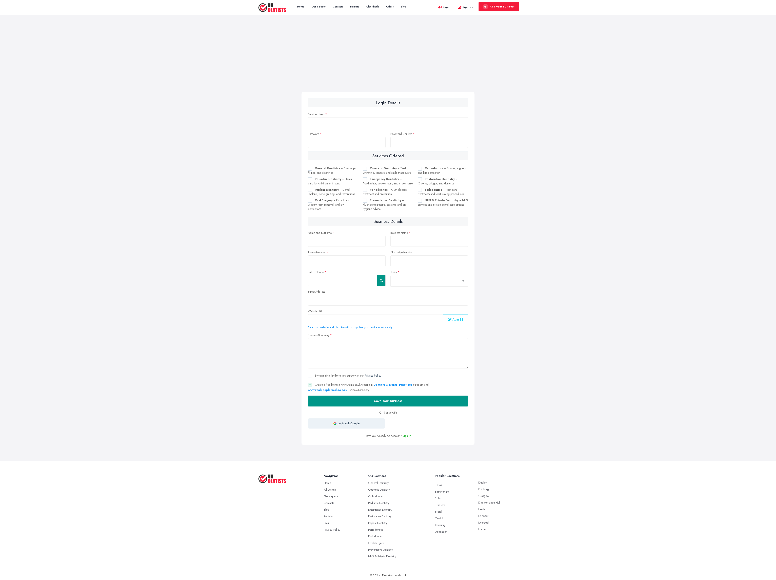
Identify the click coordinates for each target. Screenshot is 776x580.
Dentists (354, 6)
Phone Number (317, 252)
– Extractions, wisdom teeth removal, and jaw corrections (328, 204)
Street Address (316, 292)
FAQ (326, 523)
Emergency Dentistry (380, 510)
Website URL (315, 311)
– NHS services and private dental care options (443, 202)
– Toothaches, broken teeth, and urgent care (388, 181)
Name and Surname (320, 233)
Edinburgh (484, 489)
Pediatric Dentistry (378, 503)
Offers (390, 6)
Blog (403, 6)
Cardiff (439, 518)
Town (393, 272)
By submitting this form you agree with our (347, 376)
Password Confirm (401, 134)
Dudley (482, 483)
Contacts (338, 6)
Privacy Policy (373, 376)
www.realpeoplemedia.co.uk (327, 390)
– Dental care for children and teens (330, 181)
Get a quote (319, 6)
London (482, 529)
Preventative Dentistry (380, 550)
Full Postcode (316, 272)
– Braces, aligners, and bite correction (442, 170)
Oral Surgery (376, 543)
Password (313, 134)
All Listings (330, 490)
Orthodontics (376, 496)
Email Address (316, 114)
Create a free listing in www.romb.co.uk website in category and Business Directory (368, 387)
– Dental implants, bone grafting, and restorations (331, 192)
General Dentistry (378, 483)
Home (300, 6)
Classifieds (372, 6)
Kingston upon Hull (489, 503)
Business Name (399, 233)
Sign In (447, 7)
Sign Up (468, 7)
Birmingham (442, 492)
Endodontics (375, 536)
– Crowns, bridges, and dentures (438, 181)
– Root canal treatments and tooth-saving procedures (441, 192)
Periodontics (375, 530)
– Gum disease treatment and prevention (385, 192)
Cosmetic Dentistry (379, 490)
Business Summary (318, 335)
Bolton (438, 498)
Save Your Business (388, 401)
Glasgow (483, 496)
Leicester (483, 516)
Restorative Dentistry (379, 516)
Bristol (438, 512)
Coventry (440, 525)
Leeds (481, 509)
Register (328, 516)
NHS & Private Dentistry (382, 556)
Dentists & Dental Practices (392, 385)
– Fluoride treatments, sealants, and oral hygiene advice (385, 204)
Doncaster (441, 532)
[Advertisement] (388, 61)
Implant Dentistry (377, 523)
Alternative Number (401, 252)
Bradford (440, 505)
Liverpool (483, 523)
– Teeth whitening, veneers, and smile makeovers (387, 170)
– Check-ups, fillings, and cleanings (332, 170)
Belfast (438, 485)
